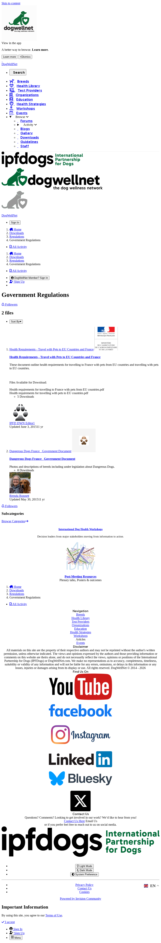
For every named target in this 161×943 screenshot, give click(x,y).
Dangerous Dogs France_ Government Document (42, 458)
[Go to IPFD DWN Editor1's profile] (20, 419)
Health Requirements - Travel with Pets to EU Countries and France (55, 357)
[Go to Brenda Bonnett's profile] (20, 492)
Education (80, 628)
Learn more (9, 56)
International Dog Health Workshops (80, 529)
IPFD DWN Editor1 (22, 423)
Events (80, 643)
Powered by (80, 898)
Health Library (80, 618)
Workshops (81, 635)
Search (19, 72)
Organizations (80, 625)
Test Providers (80, 621)
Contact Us (84, 888)
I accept (9, 922)
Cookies (84, 892)
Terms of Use (53, 915)
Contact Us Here (74, 821)
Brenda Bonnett (19, 495)
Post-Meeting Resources (80, 576)
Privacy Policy (84, 884)
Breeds (80, 614)
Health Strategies (80, 632)
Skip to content (11, 3)
